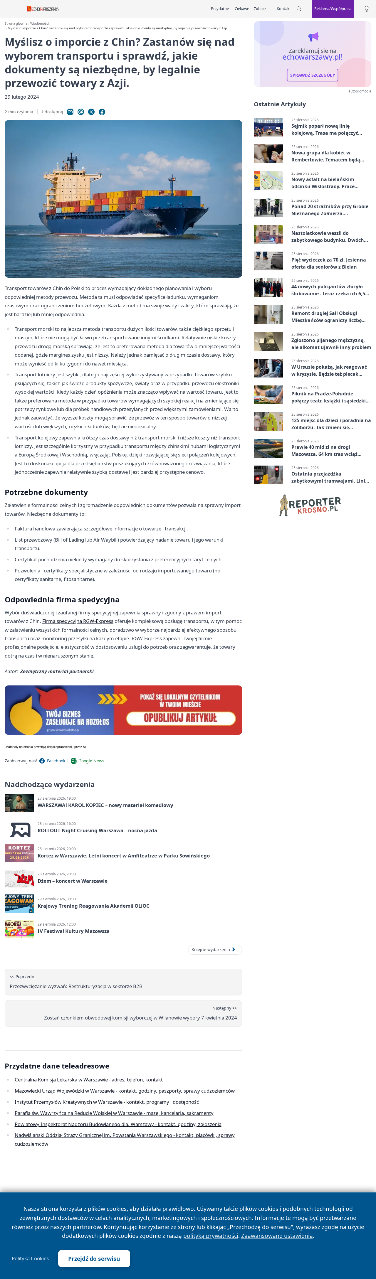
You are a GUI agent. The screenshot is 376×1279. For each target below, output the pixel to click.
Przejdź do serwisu (94, 1259)
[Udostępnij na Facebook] (101, 111)
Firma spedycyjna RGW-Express (77, 621)
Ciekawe (242, 8)
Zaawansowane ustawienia (277, 1236)
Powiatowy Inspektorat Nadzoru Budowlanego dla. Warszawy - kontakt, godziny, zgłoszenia (118, 1124)
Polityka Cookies (30, 1258)
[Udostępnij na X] (91, 111)
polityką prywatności (210, 1236)
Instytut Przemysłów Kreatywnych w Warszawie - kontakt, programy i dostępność (107, 1101)
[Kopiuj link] (70, 111)
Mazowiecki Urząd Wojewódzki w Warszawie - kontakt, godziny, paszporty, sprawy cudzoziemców (125, 1090)
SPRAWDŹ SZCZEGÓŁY (312, 75)
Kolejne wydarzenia (211, 949)
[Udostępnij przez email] (80, 111)
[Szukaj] (299, 9)
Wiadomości (39, 23)
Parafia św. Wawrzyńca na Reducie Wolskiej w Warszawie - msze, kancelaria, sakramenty (114, 1113)
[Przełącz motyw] (366, 9)
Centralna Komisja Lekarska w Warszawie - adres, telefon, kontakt (89, 1079)
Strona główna (16, 23)
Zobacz (260, 8)
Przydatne (220, 8)
